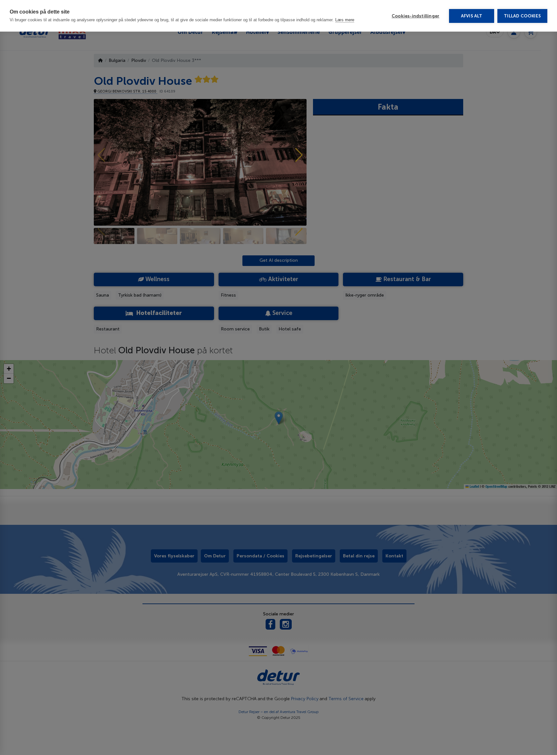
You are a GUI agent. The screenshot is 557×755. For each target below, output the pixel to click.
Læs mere (344, 19)
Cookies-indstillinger (415, 16)
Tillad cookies (522, 16)
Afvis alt (472, 16)
